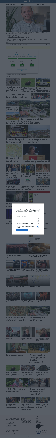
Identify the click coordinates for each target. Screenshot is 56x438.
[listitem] (28, 216)
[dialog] (28, 219)
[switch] (38, 218)
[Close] (42, 205)
